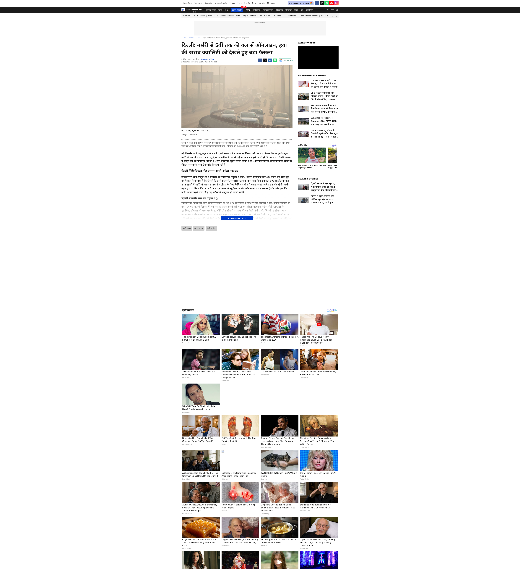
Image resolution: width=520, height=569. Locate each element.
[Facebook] (317, 3)
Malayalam (187, 3)
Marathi (262, 3)
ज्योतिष (309, 10)
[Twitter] (322, 3)
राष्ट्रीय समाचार (198, 228)
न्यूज (220, 10)
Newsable (198, 3)
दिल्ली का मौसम (211, 228)
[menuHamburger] (332, 10)
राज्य (248, 10)
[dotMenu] (317, 10)
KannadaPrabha (220, 3)
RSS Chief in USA (291, 16)
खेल (296, 10)
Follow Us (288, 60)
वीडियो (288, 10)
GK (226, 10)
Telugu (232, 3)
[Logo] (192, 10)
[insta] (336, 3)
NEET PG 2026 (199, 16)
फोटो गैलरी (237, 10)
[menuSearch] (337, 10)
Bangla (247, 3)
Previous (332, 15)
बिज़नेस (279, 10)
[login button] (329, 10)
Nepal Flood (213, 16)
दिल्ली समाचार (187, 228)
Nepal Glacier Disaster (309, 16)
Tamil (239, 3)
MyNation (271, 3)
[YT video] (331, 3)
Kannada (208, 3)
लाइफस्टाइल (268, 10)
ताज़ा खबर (211, 10)
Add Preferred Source (299, 3)
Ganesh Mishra (207, 59)
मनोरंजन (256, 10)
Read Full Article (237, 218)
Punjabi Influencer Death (230, 16)
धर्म (301, 10)
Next (336, 15)
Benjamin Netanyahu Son (252, 16)
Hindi (254, 3)
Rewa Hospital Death (273, 16)
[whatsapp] (326, 3)
